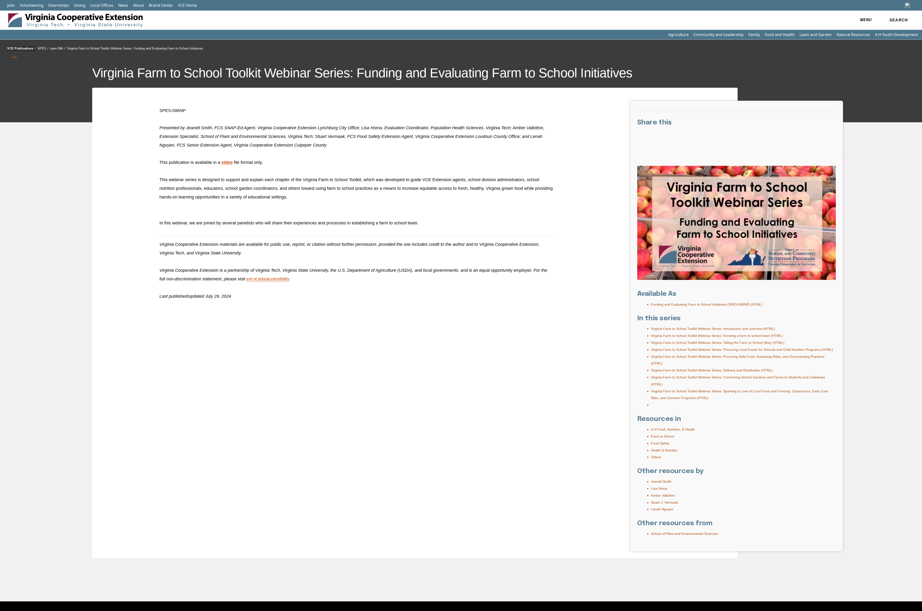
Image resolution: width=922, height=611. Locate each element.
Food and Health (780, 34)
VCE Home (187, 5)
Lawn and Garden (816, 34)
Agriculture (678, 34)
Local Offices (101, 5)
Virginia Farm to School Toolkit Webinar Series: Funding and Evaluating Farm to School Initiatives (135, 48)
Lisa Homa (659, 488)
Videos (656, 457)
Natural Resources (853, 34)
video (227, 162)
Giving (79, 5)
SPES (43, 48)
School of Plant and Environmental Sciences (684, 534)
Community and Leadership (718, 34)
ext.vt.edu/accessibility (267, 279)
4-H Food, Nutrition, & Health (673, 429)
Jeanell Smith (661, 481)
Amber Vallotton (663, 495)
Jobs (11, 5)
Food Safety (660, 443)
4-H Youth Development (896, 34)
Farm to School (662, 436)
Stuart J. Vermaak (664, 502)
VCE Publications (21, 48)
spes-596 (57, 48)
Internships (58, 5)
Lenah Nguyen (662, 509)
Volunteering (31, 5)
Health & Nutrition (664, 450)
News (123, 5)
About (138, 5)
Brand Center (161, 5)
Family (754, 34)
